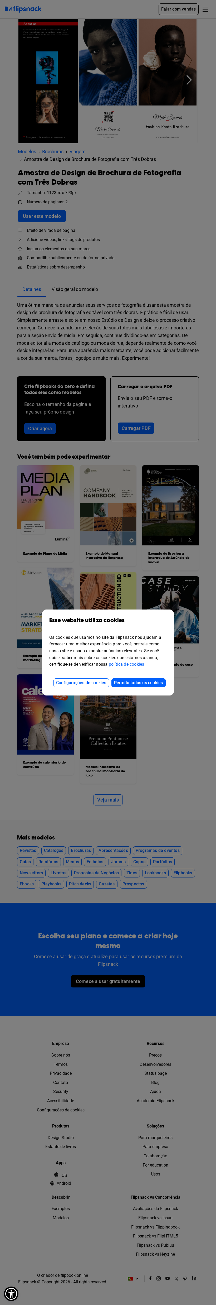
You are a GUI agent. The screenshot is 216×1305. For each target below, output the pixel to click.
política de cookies (126, 664)
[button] (11, 1294)
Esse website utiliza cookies (87, 620)
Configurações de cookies (81, 682)
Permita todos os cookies (138, 682)
